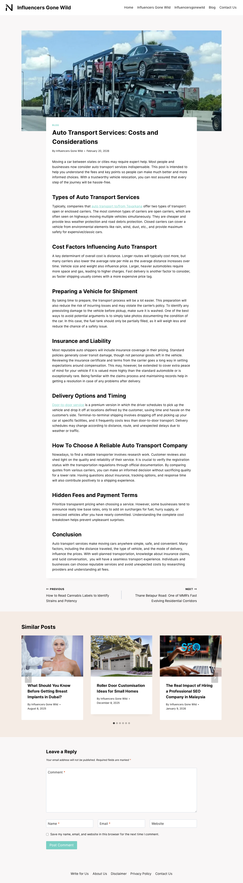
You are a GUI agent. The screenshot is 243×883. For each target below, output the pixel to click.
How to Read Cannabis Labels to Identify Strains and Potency (77, 595)
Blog (212, 7)
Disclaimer (119, 874)
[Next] (214, 678)
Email (105, 824)
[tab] (114, 723)
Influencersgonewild (189, 7)
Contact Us (228, 7)
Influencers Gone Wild (154, 7)
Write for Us (80, 874)
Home (128, 7)
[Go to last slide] (28, 678)
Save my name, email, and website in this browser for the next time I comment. (104, 834)
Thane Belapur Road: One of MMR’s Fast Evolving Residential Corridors (166, 595)
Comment (56, 772)
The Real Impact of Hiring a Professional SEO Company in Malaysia (189, 691)
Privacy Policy (140, 874)
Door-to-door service (68, 405)
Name (54, 824)
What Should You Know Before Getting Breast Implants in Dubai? (49, 691)
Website (157, 824)
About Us (100, 874)
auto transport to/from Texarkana (117, 206)
